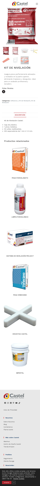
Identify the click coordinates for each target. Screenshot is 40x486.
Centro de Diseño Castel (12, 444)
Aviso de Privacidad (10, 410)
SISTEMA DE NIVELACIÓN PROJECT (20, 256)
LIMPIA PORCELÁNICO (20, 217)
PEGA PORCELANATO (20, 178)
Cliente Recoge (9, 461)
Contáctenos (8, 427)
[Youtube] (16, 403)
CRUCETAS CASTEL (20, 334)
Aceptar (6, 482)
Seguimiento (8, 458)
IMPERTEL (20, 373)
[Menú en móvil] (37, 4)
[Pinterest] (13, 403)
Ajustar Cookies (18, 478)
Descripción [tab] (20, 115)
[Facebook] (5, 403)
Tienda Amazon (9, 447)
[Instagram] (8, 403)
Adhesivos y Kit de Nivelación (20, 101)
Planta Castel (8, 429)
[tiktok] (19, 403)
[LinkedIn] (11, 403)
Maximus (7, 441)
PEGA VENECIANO (20, 295)
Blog (5, 424)
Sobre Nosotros (9, 422)
